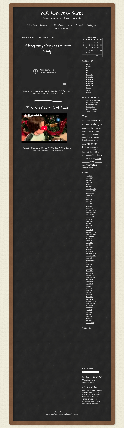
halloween (92, 143)
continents (95, 134)
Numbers (97, 155)
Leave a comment (56, 93)
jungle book (91, 149)
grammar (84, 144)
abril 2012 (89, 292)
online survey (94, 392)
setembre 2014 (90, 238)
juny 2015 (89, 219)
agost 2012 (89, 284)
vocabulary (85, 167)
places (83, 158)
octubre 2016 (90, 193)
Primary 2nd (89, 77)
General (68, 91)
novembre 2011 (91, 303)
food (84, 140)
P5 (87, 73)
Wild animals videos (92, 104)
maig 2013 (89, 264)
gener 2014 (89, 251)
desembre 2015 (91, 210)
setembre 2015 (90, 217)
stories (100, 162)
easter (84, 137)
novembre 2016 (91, 191)
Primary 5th (89, 83)
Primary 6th (89, 86)
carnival (84, 128)
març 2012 (89, 295)
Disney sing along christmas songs (48, 48)
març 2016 (89, 204)
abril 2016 (89, 202)
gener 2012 (89, 299)
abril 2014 (89, 245)
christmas (44, 93)
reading (88, 159)
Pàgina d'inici (32, 25)
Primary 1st (89, 75)
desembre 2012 (91, 275)
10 (89, 45)
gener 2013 (89, 273)
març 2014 (89, 247)
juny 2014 (89, 241)
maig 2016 (89, 199)
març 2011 (89, 316)
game (89, 140)
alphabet (90, 120)
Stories (88, 92)
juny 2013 (89, 262)
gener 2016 (89, 208)
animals (97, 120)
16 (86, 47)
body (97, 124)
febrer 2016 (89, 206)
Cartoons (43, 25)
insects (96, 147)
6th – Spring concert (92, 102)
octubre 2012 (90, 279)
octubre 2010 (90, 323)
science (98, 159)
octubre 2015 (90, 215)
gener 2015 (89, 230)
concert (90, 134)
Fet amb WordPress (62, 412)
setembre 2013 (90, 260)
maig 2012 (89, 290)
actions (85, 120)
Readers (79, 25)
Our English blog (62, 13)
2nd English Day (91, 107)
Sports (96, 162)
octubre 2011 (90, 305)
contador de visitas (88, 382)
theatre (89, 165)
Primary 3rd (89, 79)
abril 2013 (89, 266)
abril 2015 (89, 223)
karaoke (96, 149)
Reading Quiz (92, 25)
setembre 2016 (90, 195)
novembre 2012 (91, 277)
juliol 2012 (89, 286)
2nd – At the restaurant (93, 100)
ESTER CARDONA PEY (55, 91)
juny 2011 (89, 310)
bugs (101, 124)
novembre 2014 (91, 234)
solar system (85, 162)
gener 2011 (89, 321)
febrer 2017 (89, 184)
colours (85, 134)
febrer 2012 (89, 297)
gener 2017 (89, 186)
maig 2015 (89, 221)
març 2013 (89, 269)
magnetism (89, 155)
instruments (85, 149)
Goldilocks (94, 140)
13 (98, 45)
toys (95, 165)
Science (88, 88)
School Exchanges (62, 28)
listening (85, 152)
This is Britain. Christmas (48, 107)
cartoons (88, 128)
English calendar (57, 25)
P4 (87, 70)
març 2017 (89, 182)
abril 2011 (89, 314)
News (70, 25)
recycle (93, 159)
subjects (84, 165)
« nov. (86, 55)
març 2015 (89, 225)
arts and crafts (88, 124)
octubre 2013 (90, 258)
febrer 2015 (89, 228)
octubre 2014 (90, 236)
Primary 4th (89, 81)
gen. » (98, 55)
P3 (87, 68)
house (91, 147)
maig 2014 (89, 243)
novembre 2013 (91, 256)
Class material (87, 131)
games (88, 64)
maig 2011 (89, 312)
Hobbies (85, 147)
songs (88, 90)
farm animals (95, 137)
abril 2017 (89, 180)
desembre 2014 (91, 232)
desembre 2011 (91, 301)
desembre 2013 (91, 254)
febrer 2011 (89, 318)
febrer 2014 (89, 249)
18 (92, 47)
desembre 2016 (91, 189)
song (92, 162)
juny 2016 (89, 197)
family (88, 137)
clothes (96, 132)
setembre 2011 (90, 308)
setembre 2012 (90, 282)
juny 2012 (89, 288)
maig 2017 (89, 178)
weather (91, 167)
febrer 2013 (89, 271)
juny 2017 (89, 176)
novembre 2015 (91, 212)
